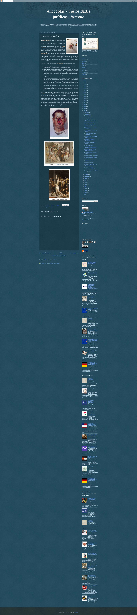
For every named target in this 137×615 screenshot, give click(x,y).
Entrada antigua (74, 253)
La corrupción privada (88, 145)
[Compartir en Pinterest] (68, 205)
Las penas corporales (88, 162)
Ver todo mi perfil (85, 219)
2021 (85, 90)
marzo (86, 188)
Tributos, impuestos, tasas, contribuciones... (93, 531)
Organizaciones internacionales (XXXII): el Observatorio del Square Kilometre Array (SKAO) (92, 287)
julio (86, 180)
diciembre (87, 112)
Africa (83, 58)
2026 (85, 80)
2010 (85, 194)
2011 (85, 110)
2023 (85, 86)
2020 (85, 92)
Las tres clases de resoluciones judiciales (92, 554)
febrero (86, 190)
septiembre (87, 176)
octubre (86, 174)
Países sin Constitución (90, 319)
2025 (85, 82)
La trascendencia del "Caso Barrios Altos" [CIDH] (90, 124)
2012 (85, 108)
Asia (83, 65)
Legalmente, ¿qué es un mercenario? (89, 140)
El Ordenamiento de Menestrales (88, 116)
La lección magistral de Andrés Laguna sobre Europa (92, 340)
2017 (85, 98)
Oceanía (84, 74)
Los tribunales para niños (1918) (91, 155)
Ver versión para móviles (59, 256)
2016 (85, 100)
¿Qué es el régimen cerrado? (90, 147)
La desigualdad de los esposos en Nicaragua (90, 158)
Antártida (84, 61)
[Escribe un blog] (64, 205)
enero (86, 192)
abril (86, 186)
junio (86, 182)
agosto (86, 178)
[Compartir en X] (65, 205)
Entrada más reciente (45, 253)
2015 (85, 102)
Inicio (60, 253)
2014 (85, 104)
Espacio (83, 67)
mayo (86, 184)
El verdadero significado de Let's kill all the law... (90, 150)
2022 (85, 88)
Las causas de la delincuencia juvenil (92, 576)
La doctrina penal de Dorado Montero (92, 263)
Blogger (76, 612)
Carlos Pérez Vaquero (88, 212)
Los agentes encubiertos (89, 160)
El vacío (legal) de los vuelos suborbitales (90, 134)
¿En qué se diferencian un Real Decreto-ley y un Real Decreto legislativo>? (92, 565)
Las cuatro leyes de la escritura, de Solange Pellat (92, 352)
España (46, 206)
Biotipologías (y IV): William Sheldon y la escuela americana (92, 424)
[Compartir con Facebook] (67, 205)
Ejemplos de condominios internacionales (91, 468)
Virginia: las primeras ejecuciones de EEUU (89, 168)
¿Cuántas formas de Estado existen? (92, 499)
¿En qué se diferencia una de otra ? (92, 543)
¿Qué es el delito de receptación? (92, 597)
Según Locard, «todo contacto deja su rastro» (92, 390)
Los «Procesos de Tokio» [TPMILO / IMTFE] (91, 298)
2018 (85, 96)
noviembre (87, 114)
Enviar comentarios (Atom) (50, 259)
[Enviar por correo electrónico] (62, 205)
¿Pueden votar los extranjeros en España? (93, 329)
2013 (85, 106)
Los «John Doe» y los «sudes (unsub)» (92, 457)
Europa (50, 206)
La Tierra (84, 72)
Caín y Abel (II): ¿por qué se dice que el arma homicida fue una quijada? (92, 436)
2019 (85, 94)
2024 (85, 84)
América (83, 59)
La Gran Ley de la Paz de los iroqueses (92, 447)
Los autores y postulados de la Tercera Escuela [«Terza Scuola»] (91, 413)
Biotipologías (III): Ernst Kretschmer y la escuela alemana (92, 363)
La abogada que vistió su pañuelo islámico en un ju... (90, 119)
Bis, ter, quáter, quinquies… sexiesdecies (91, 401)
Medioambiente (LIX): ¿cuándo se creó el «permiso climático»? (92, 274)
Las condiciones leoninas (89, 122)
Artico (83, 63)
